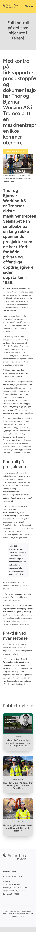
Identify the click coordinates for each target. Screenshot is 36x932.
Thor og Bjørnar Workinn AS (16, 102)
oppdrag (6, 413)
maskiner (6, 332)
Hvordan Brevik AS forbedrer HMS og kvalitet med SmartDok (18, 786)
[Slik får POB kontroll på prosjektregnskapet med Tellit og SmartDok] (18, 715)
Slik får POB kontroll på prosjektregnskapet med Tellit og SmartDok (18, 743)
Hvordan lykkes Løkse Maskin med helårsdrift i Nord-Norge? (18, 828)
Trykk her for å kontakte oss (14, 876)
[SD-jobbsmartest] (10, 5)
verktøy (6, 322)
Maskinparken (21, 325)
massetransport (23, 355)
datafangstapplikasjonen (13, 498)
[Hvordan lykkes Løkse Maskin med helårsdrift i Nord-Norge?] (18, 800)
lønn (4, 618)
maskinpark (7, 298)
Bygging (6, 431)
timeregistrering (9, 488)
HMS (5, 512)
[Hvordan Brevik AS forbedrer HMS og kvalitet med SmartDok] (18, 757)
